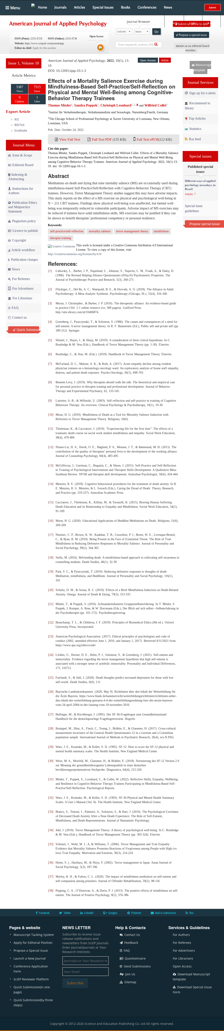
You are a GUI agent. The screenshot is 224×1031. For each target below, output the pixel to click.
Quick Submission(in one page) (32, 989)
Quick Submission (27, 330)
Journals (60, 7)
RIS (16, 119)
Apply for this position (44, 48)
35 (50, 844)
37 (50, 876)
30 (50, 761)
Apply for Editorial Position (33, 942)
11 (50, 428)
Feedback (130, 942)
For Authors (181, 935)
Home (42, 7)
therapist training (60, 238)
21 (50, 604)
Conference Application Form (31, 968)
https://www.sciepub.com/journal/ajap (44, 43)
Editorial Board (22, 165)
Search (173, 23)
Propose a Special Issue (31, 950)
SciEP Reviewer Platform (31, 979)
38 (50, 890)
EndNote (20, 130)
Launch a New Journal (30, 958)
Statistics (194, 129)
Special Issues (103, 7)
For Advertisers (22, 288)
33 (50, 811)
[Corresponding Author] (137, 104)
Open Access (182, 966)
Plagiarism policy (23, 221)
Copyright (18, 240)
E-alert (211, 23)
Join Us (129, 974)
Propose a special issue (192, 35)
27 (50, 714)
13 (50, 465)
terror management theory (132, 231)
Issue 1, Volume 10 (23, 63)
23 (50, 636)
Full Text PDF (102, 139)
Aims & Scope (22, 155)
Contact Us (131, 935)
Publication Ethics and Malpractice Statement (22, 207)
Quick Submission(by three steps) (33, 1002)
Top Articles (197, 118)
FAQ (15, 308)
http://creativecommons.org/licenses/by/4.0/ (75, 254)
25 (50, 677)
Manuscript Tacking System (34, 935)
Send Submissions (137, 966)
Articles (79, 7)
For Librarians (22, 298)
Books (125, 7)
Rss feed (194, 139)
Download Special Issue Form (192, 989)
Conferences (147, 7)
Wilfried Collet (155, 105)
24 (50, 655)
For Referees (20, 279)
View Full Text (69, 139)
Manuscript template (202, 67)
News (168, 7)
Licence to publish (25, 230)
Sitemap (129, 982)
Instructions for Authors (20, 191)
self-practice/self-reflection (66, 231)
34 (50, 830)
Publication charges (24, 259)
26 (50, 691)
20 (50, 590)
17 (50, 534)
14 (50, 484)
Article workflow (23, 250)
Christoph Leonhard (115, 105)
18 (50, 557)
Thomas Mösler (59, 105)
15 (50, 502)
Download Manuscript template (191, 976)
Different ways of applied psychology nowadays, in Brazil (200, 185)
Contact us (19, 317)
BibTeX (19, 125)
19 (50, 571)
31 (50, 779)
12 (50, 447)
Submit (212, 7)
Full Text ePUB (148, 139)
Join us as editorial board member (194, 48)
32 (50, 797)
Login (192, 23)
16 (50, 520)
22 (50, 622)
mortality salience (100, 231)
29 (50, 747)
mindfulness (161, 231)
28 (50, 728)
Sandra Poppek (85, 105)
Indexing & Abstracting (17, 177)
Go (156, 31)
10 (50, 414)
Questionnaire (135, 958)
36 (50, 862)
